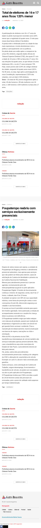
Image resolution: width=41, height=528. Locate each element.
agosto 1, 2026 (7, 135)
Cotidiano (9, 204)
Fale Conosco (7, 512)
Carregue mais (20, 143)
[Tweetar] (6, 28)
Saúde (29, 509)
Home (3, 9)
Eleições (9, 9)
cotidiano (10, 387)
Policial (23, 509)
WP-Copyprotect (18, 524)
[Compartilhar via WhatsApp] (10, 28)
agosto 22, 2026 (7, 124)
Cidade (4, 157)
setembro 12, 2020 (18, 20)
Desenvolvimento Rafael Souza (12, 517)
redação (7, 20)
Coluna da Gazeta (8, 118)
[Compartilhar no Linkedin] (13, 28)
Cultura (10, 509)
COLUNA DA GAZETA (9, 121)
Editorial (16, 509)
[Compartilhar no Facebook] (3, 28)
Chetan (11, 524)
